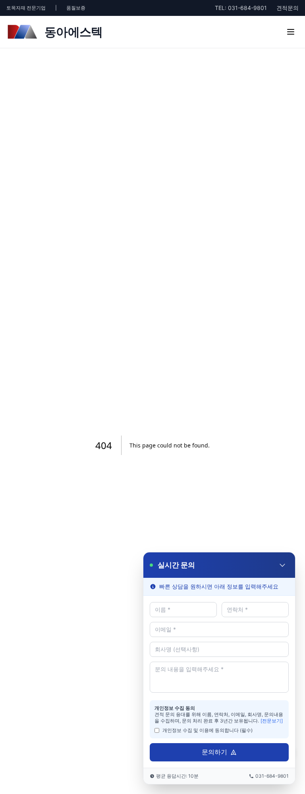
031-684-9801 (241, 7)
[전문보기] (272, 721)
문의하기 (214, 752)
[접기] (282, 565)
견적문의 (287, 7)
